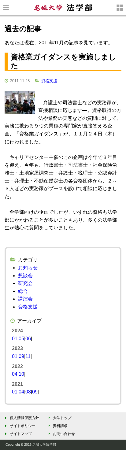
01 (14, 338)
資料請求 (60, 426)
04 (14, 374)
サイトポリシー (22, 426)
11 (28, 356)
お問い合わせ (64, 434)
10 (21, 374)
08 (28, 391)
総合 (23, 291)
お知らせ (28, 267)
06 (28, 338)
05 (21, 338)
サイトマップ (21, 434)
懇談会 (25, 275)
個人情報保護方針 (24, 418)
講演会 (25, 298)
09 (21, 356)
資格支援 (49, 81)
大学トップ (62, 418)
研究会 (25, 283)
